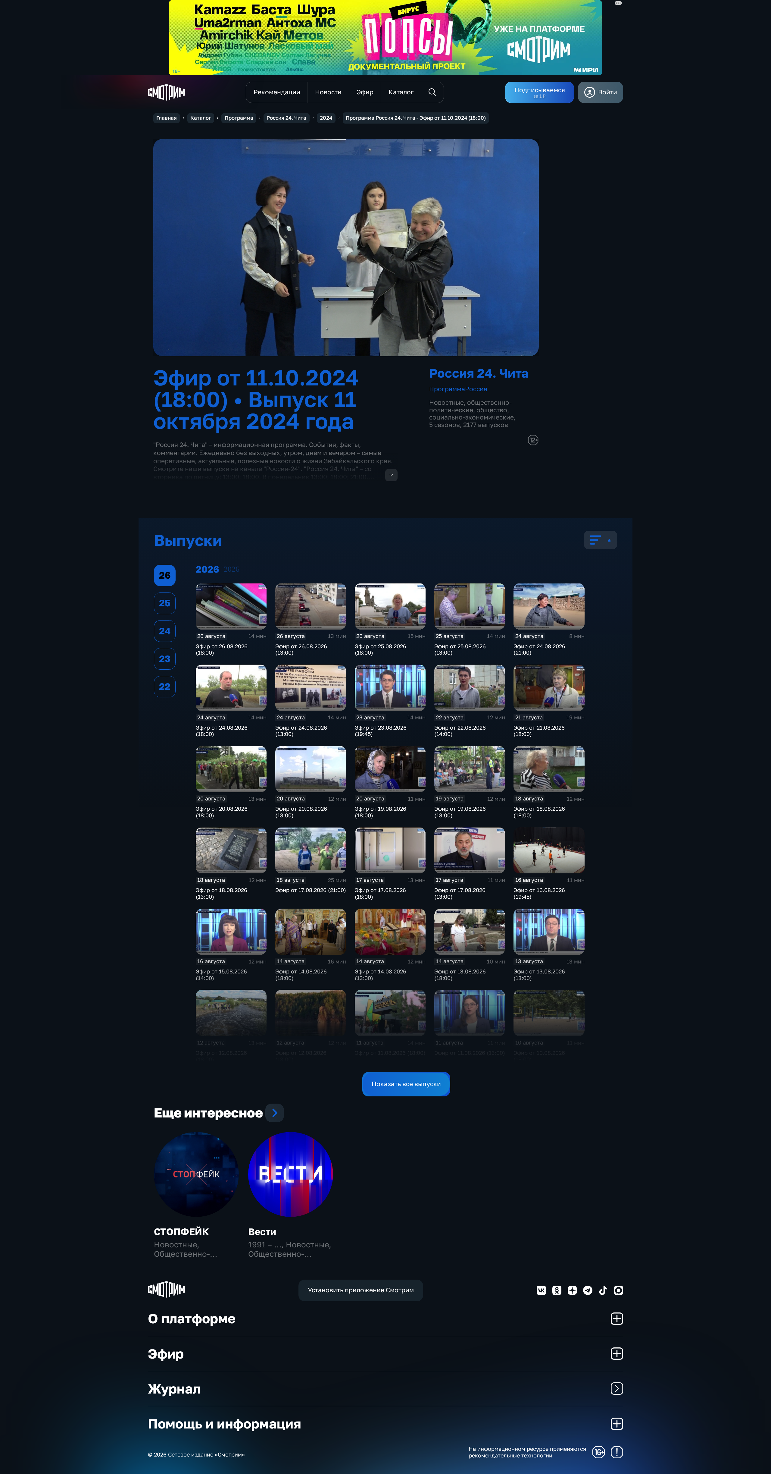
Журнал (174, 1389)
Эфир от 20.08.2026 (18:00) (222, 812)
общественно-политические (470, 406)
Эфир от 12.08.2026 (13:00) (300, 1056)
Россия (476, 389)
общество (491, 410)
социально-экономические (471, 417)
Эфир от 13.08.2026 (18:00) (460, 974)
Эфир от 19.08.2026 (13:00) (460, 812)
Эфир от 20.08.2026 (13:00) (301, 812)
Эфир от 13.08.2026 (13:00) (539, 974)
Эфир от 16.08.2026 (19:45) (539, 893)
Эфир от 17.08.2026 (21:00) (310, 890)
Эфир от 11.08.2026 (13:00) (469, 1052)
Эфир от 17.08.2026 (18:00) (380, 893)
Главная (166, 118)
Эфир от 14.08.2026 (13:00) (380, 974)
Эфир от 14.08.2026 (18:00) (301, 974)
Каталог (200, 118)
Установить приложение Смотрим (361, 1290)
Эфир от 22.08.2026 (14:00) (460, 730)
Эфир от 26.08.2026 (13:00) (301, 649)
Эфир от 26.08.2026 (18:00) (222, 649)
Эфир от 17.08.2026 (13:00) (459, 893)
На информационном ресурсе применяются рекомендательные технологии (527, 1452)
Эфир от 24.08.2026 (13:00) (301, 730)
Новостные (446, 402)
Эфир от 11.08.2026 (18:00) (390, 1052)
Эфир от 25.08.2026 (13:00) (460, 649)
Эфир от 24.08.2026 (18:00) (222, 730)
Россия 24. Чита (286, 118)
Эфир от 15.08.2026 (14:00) (221, 974)
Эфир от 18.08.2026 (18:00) (539, 812)
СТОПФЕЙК (181, 1231)
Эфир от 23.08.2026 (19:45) (381, 730)
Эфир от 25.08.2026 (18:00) (380, 649)
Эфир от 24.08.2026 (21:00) (539, 649)
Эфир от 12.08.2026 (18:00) (221, 1056)
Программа (239, 118)
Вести (262, 1231)
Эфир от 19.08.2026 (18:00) (380, 812)
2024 (326, 118)
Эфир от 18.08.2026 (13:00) (221, 893)
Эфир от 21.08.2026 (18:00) (539, 730)
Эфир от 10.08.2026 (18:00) (539, 1056)
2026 (231, 569)
